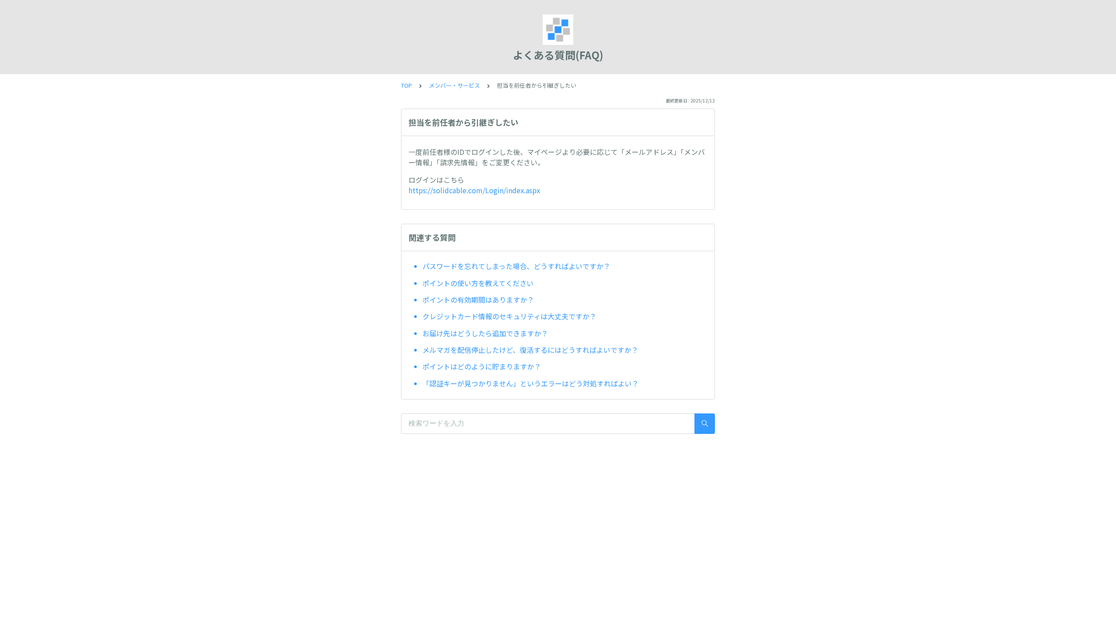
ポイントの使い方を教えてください (478, 283)
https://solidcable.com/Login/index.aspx (474, 190)
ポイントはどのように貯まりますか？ (481, 366)
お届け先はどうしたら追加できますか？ (485, 333)
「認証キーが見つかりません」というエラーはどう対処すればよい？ (530, 383)
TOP (406, 85)
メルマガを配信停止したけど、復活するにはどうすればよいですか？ (530, 350)
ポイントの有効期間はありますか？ (478, 299)
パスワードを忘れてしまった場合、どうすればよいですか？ (516, 266)
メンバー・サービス (454, 85)
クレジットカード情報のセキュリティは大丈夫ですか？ (509, 316)
